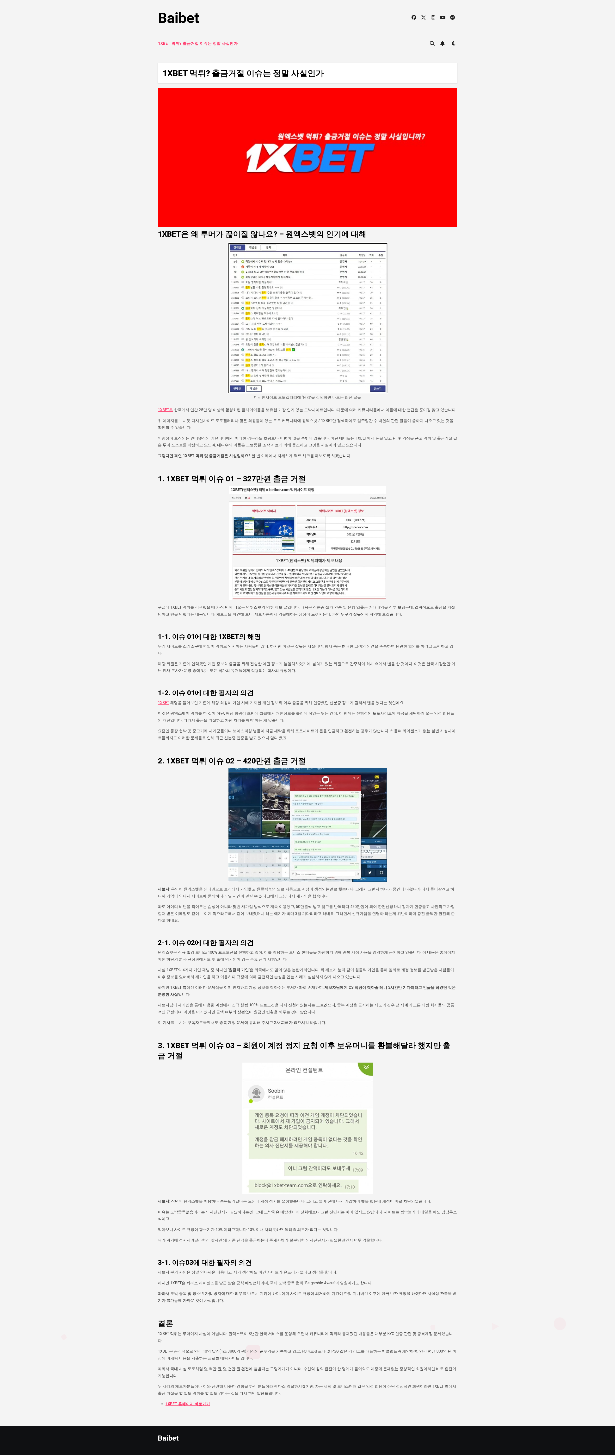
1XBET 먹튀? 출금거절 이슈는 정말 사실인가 (198, 43)
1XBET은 (165, 410)
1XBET (163, 702)
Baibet (178, 17)
